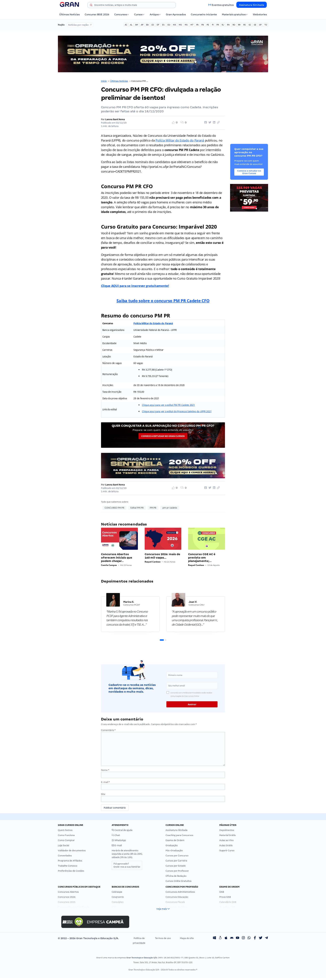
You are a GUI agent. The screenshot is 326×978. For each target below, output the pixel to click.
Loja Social (63, 845)
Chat (117, 835)
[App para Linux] (220, 938)
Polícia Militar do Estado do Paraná (180, 140)
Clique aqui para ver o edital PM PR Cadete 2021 (168, 405)
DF (158, 25)
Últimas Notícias (69, 14)
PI (213, 25)
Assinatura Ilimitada (251, 5)
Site (103, 794)
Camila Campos (109, 565)
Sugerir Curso (226, 850)
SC (250, 25)
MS (186, 25)
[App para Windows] (214, 938)
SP (260, 25)
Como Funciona (66, 835)
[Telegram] (266, 938)
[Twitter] (260, 938)
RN (228, 25)
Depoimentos (226, 830)
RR (239, 25)
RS (244, 25)
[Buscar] (91, 6)
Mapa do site (187, 938)
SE (255, 25)
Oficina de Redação (176, 876)
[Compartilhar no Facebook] (205, 122)
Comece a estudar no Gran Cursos (163, 436)
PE (208, 25)
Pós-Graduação (174, 850)
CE (152, 25)
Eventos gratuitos (223, 5)
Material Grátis (227, 835)
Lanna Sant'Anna (115, 119)
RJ (223, 25)
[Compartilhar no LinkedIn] (213, 122)
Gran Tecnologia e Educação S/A (141, 958)
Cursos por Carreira (176, 860)
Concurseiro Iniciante (204, 14)
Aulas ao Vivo (226, 840)
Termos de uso (163, 938)
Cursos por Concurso (177, 855)
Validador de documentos (72, 850)
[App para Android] (231, 938)
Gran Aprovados (176, 14)
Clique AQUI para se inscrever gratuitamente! (135, 286)
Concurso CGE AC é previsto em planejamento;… (201, 558)
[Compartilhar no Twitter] (209, 122)
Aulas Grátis (226, 845)
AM (136, 25)
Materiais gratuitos (234, 14)
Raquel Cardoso (152, 561)
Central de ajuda (123, 830)
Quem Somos (65, 830)
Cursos (138, 14)
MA (174, 25)
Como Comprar (66, 840)
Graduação (172, 845)
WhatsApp (120, 840)
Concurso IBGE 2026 (97, 14)
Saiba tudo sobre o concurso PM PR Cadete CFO (162, 300)
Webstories (260, 14)
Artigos (154, 14)
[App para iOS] (226, 938)
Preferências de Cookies (71, 871)
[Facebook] (255, 938)
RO (234, 25)
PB (202, 25)
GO (168, 25)
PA (197, 25)
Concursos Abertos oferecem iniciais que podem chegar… (116, 558)
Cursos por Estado (176, 865)
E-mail (105, 782)
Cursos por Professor (177, 871)
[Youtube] (237, 938)
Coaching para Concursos (179, 835)
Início (104, 81)
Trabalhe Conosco (67, 865)
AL (131, 25)
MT (192, 25)
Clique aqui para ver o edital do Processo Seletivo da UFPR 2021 (176, 411)
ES (163, 25)
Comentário (108, 730)
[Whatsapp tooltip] (249, 938)
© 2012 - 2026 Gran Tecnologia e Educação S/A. (88, 938)
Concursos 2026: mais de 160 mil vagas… (162, 556)
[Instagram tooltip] (243, 938)
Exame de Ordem (175, 840)
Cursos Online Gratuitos (179, 881)
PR (217, 25)
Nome (105, 770)
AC (126, 25)
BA (147, 25)
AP (142, 25)
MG (180, 25)
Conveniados (65, 855)
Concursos (120, 14)
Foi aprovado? (127, 865)
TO (265, 25)
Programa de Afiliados (70, 860)
